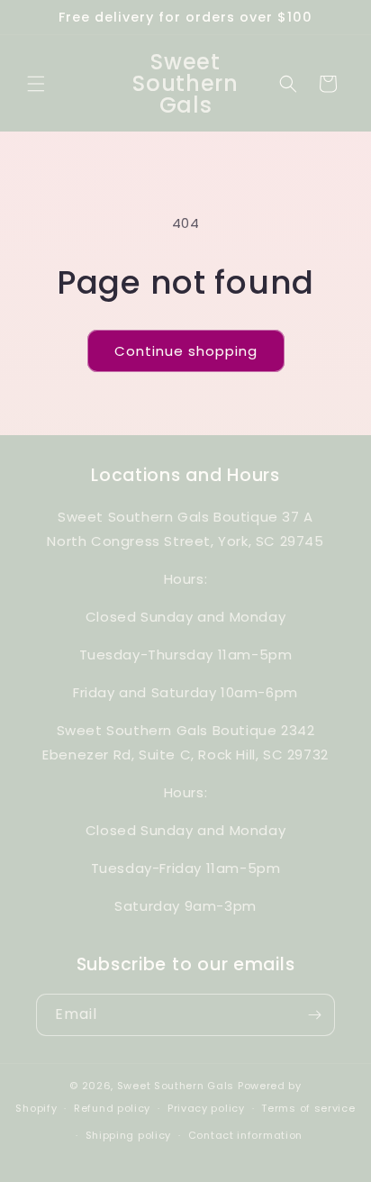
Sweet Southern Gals (175, 1085)
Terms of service (308, 1108)
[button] (36, 84)
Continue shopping (186, 350)
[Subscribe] (314, 1015)
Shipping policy (129, 1135)
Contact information (245, 1135)
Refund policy (112, 1108)
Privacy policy (206, 1108)
